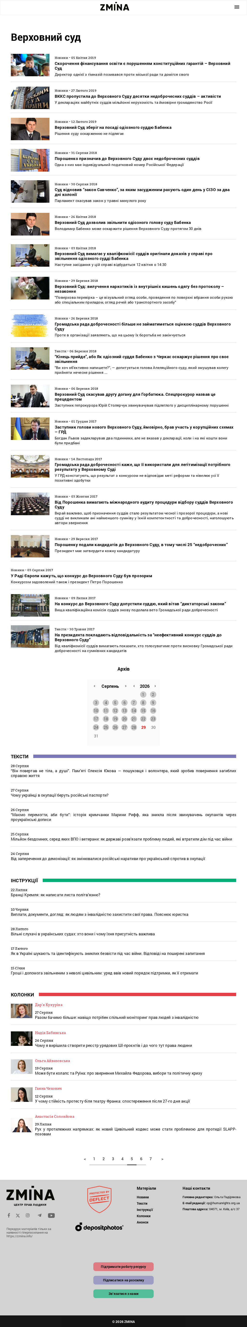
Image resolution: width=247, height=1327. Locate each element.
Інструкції (24, 880)
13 (124, 710)
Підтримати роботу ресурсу (123, 1266)
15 (143, 710)
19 (115, 718)
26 (115, 727)
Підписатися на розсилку (123, 1280)
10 (96, 710)
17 (96, 718)
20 (124, 718)
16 (153, 710)
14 (134, 710)
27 (124, 727)
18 (106, 718)
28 (134, 727)
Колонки (22, 994)
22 (143, 718)
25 (106, 727)
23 (153, 718)
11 (106, 710)
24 (96, 727)
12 (115, 710)
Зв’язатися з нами (123, 1293)
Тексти (19, 756)
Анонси (143, 1222)
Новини (143, 1197)
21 (134, 718)
